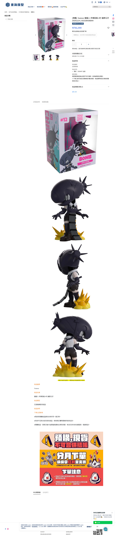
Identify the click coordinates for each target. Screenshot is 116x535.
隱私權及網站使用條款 (45, 534)
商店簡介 (42, 532)
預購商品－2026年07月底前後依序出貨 (84, 35)
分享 (75, 92)
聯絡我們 (68, 534)
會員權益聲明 (69, 532)
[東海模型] (15, 5)
